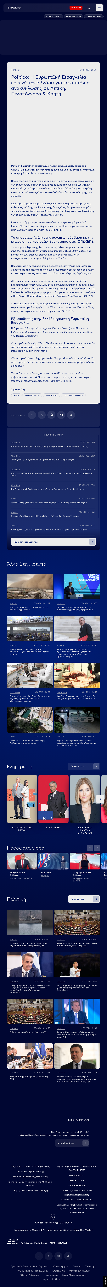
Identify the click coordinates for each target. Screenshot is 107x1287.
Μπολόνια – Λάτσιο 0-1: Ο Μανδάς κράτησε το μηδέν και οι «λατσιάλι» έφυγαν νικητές (49, 446)
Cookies (77, 1266)
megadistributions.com (53, 1279)
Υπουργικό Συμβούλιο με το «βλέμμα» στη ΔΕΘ (29, 1077)
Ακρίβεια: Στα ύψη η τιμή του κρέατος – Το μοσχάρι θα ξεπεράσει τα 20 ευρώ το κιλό (76, 697)
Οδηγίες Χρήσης (60, 1266)
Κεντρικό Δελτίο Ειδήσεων (17, 873)
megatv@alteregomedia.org (77, 1194)
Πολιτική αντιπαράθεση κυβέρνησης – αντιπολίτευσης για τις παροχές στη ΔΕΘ (75, 608)
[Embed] (71, 415)
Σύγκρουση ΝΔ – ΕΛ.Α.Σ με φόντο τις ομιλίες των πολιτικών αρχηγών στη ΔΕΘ (77, 944)
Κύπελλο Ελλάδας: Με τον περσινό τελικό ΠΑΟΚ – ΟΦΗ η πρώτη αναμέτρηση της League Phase (51, 474)
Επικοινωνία (58, 1270)
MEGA (16, 395)
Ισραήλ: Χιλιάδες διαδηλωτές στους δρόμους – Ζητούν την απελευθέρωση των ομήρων (29, 651)
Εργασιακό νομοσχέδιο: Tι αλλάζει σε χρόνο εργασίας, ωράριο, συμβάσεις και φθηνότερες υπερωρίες (30, 698)
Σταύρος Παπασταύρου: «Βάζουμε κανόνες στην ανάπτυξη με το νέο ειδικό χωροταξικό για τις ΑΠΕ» (76, 1034)
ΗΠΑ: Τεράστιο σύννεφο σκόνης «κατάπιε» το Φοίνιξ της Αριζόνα (29, 608)
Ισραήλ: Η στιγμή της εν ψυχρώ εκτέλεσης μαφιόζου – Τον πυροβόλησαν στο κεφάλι (49, 502)
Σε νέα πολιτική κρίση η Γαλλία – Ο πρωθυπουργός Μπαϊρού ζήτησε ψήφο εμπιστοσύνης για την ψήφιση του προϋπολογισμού (75, 653)
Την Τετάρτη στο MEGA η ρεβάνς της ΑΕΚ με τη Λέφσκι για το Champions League (47, 489)
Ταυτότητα (90, 1266)
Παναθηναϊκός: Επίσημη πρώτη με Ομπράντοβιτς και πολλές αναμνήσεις (43, 459)
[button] (99, 7)
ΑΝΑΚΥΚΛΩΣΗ (51, 395)
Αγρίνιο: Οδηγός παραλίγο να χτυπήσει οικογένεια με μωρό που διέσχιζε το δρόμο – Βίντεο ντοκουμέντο (76, 743)
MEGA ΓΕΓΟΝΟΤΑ (32, 395)
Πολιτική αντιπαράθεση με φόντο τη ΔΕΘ (28, 1032)
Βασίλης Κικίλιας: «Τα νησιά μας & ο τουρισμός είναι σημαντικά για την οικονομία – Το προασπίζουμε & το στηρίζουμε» (76, 1079)
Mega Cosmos (51, 1275)
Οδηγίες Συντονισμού (80, 1270)
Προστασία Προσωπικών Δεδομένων (29, 1266)
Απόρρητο (105, 1281)
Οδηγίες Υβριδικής (29, 1275)
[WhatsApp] (51, 415)
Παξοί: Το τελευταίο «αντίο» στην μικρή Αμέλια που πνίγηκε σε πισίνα (27, 741)
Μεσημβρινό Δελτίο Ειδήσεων (82, 873)
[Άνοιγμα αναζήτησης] (89, 7)
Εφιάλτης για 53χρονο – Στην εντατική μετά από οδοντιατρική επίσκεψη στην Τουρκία (49, 529)
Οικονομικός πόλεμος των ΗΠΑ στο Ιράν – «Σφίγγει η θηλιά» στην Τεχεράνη (45, 516)
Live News (53, 827)
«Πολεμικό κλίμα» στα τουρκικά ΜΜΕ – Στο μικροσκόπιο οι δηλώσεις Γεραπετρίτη (29, 944)
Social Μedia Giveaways (74, 1275)
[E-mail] (61, 415)
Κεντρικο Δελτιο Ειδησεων (85, 830)
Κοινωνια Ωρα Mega (22, 829)
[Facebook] (32, 415)
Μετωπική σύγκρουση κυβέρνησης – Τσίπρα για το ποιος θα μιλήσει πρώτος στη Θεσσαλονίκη (77, 987)
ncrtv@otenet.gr (77, 1212)
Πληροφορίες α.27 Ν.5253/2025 (32, 1270)
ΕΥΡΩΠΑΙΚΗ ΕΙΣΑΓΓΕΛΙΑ (73, 395)
